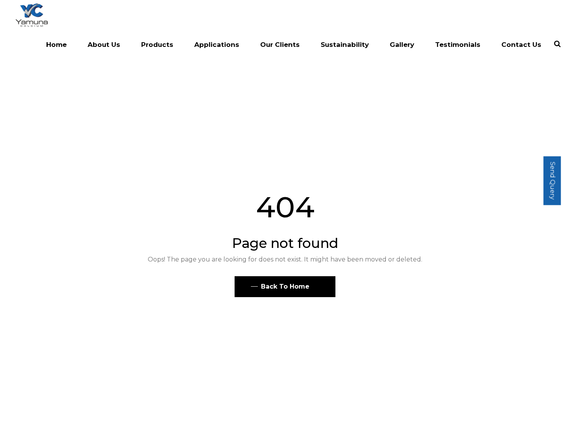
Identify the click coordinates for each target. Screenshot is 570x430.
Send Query (552, 181)
